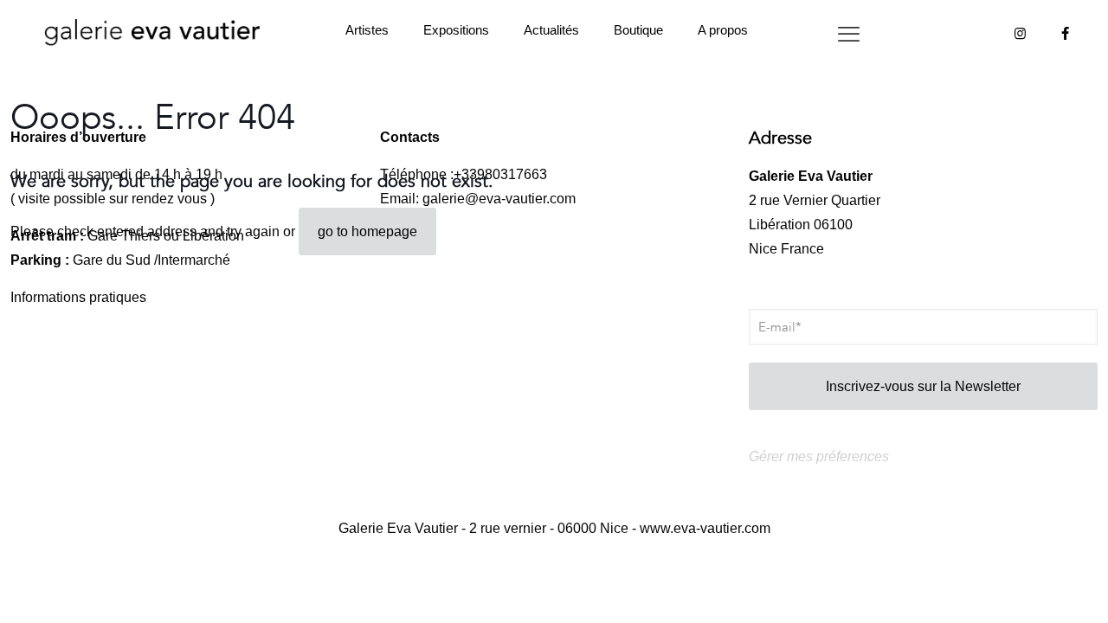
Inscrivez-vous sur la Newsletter (923, 386)
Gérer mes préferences (819, 456)
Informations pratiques (78, 297)
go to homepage (367, 231)
